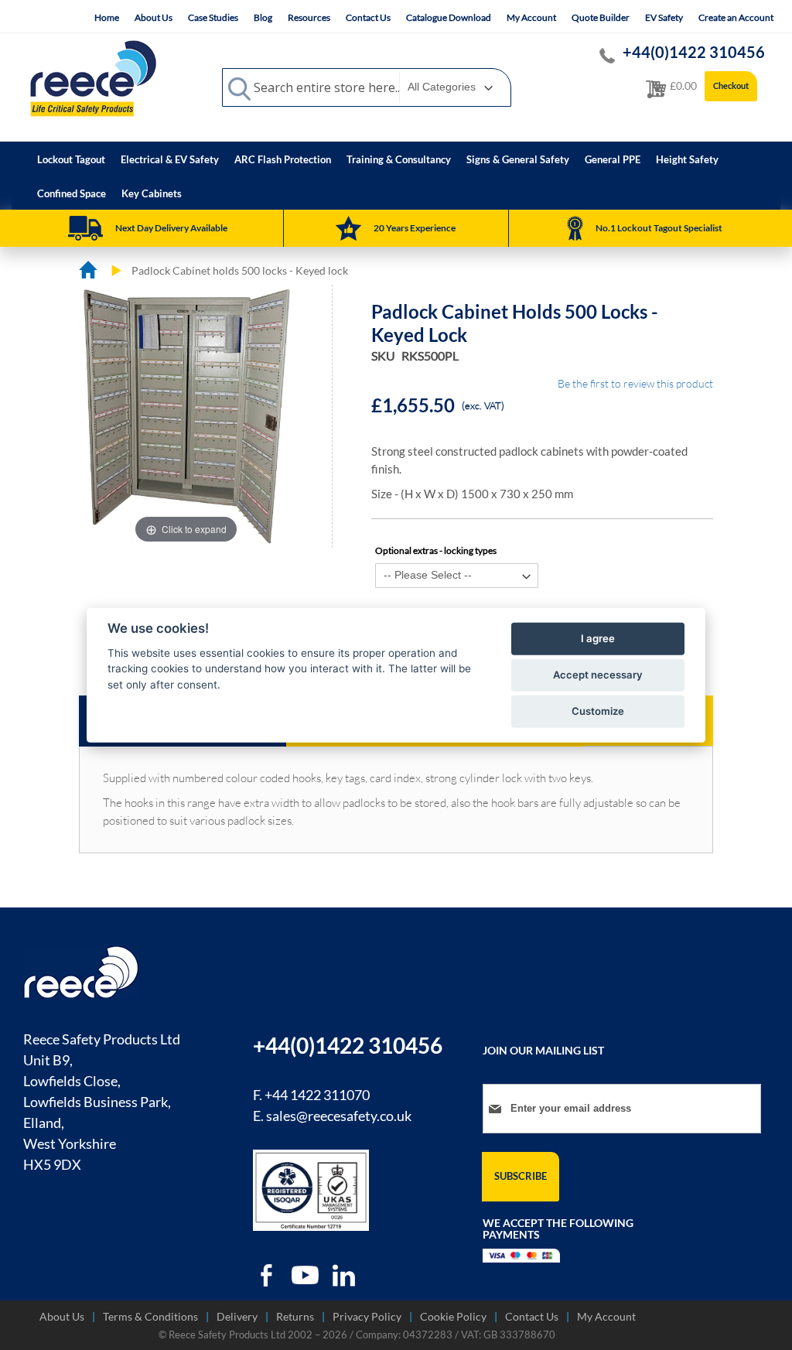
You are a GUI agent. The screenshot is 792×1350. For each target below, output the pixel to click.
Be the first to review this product (635, 383)
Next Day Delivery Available (171, 228)
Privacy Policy (367, 1316)
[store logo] (93, 78)
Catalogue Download (448, 17)
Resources (309, 17)
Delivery (237, 1316)
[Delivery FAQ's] (85, 228)
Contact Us (368, 17)
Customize (598, 711)
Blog (263, 17)
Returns (295, 1316)
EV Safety (664, 17)
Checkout (731, 85)
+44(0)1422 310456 (694, 52)
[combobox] (366, 87)
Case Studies (213, 17)
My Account (531, 17)
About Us (153, 17)
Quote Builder (601, 17)
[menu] (396, 176)
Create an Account (735, 17)
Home (106, 17)
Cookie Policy (453, 1316)
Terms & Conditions (150, 1316)
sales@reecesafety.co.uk (338, 1115)
